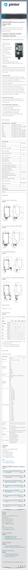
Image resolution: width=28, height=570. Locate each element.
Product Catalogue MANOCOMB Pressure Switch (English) (14, 471)
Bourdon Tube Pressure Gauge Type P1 (13, 545)
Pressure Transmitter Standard (11, 554)
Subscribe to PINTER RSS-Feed (25, 566)
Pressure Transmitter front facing (12, 555)
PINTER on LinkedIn (21, 566)
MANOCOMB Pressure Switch (11, 536)
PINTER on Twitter (23, 566)
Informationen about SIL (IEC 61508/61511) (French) (14, 500)
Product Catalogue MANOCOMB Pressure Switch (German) (14, 476)
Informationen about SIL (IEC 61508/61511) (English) (14, 496)
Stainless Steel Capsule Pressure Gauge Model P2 (15, 547)
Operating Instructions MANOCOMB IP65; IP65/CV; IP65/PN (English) (14, 481)
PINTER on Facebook (18, 566)
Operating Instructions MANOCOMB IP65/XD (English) (14, 491)
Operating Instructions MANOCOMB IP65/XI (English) (14, 486)
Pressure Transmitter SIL (10, 556)
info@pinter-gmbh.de (9, 457)
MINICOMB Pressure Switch (10, 537)
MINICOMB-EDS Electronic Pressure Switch (13, 539)
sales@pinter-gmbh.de (10, 462)
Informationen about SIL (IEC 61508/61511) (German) (14, 505)
